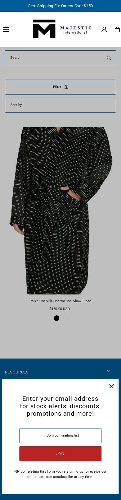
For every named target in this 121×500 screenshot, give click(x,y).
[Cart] (117, 29)
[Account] (104, 29)
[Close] (111, 386)
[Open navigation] (13, 29)
